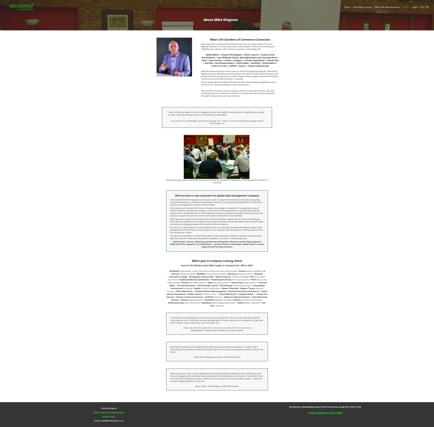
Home (347, 7)
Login (414, 7)
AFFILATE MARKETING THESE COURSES (325, 413)
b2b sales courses (362, 7)
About (406, 7)
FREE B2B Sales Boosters (387, 7)
